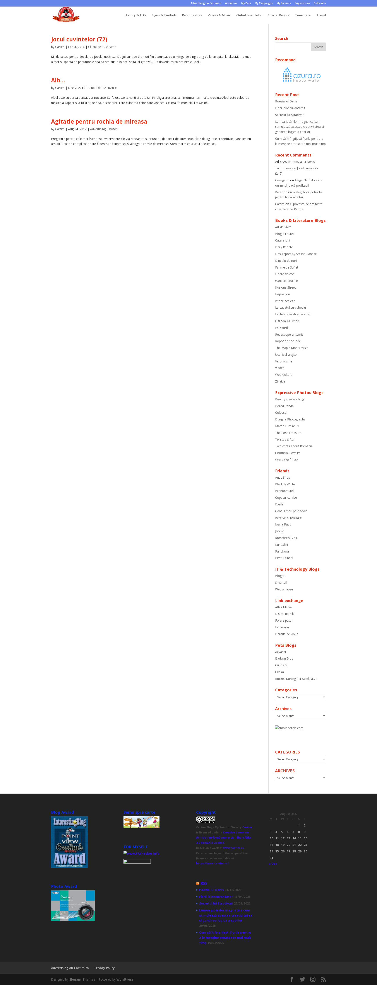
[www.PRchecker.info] (141, 853)
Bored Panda (284, 406)
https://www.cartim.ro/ (212, 863)
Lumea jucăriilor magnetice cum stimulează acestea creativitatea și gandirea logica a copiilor (299, 126)
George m (282, 180)
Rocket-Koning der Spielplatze (296, 679)
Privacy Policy (104, 968)
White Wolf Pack (286, 459)
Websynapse (284, 589)
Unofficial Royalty (287, 453)
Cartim (60, 47)
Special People (278, 15)
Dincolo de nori (286, 260)
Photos (112, 129)
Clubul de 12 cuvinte (102, 47)
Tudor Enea (283, 168)
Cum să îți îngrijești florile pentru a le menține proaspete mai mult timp (225, 937)
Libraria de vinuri (286, 634)
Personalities (192, 15)
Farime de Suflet (286, 267)
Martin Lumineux (287, 426)
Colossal (281, 412)
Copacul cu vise (286, 497)
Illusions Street (285, 287)
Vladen (279, 368)
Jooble (279, 531)
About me (231, 3)
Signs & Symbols (164, 15)
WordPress (125, 979)
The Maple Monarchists (291, 348)
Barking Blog (284, 658)
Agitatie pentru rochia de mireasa (99, 121)
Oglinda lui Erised (287, 321)
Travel (321, 15)
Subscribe (320, 3)
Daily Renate (284, 247)
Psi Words (282, 328)
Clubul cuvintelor (249, 15)
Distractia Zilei (285, 614)
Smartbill (281, 582)
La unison (282, 627)
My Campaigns (264, 3)
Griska (279, 672)
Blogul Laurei (284, 234)
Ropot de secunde (288, 341)
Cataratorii (282, 240)
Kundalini (281, 544)
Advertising (98, 129)
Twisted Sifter (285, 439)
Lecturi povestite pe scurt (293, 314)
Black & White (285, 484)
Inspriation (282, 294)
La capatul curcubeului (291, 307)
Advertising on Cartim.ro (206, 3)
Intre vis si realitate (288, 518)
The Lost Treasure (288, 433)
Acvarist (280, 652)
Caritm (247, 827)
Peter (279, 192)
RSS (203, 883)
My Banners (284, 3)
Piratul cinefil (284, 558)
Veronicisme (283, 361)
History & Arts (135, 15)
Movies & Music (219, 15)
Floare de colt (285, 274)
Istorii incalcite (285, 301)
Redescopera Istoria (289, 334)
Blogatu (280, 576)
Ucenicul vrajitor (286, 354)
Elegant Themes (82, 979)
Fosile (279, 504)
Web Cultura (283, 374)
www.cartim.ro (233, 848)
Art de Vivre (283, 227)
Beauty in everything (289, 399)
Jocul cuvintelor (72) (79, 39)
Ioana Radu (283, 524)
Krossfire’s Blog (286, 538)
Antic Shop (282, 477)
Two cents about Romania (294, 446)
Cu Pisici (281, 665)
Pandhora (282, 551)
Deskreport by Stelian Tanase (296, 254)
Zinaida (280, 381)
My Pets (246, 3)
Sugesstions (302, 3)
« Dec (273, 864)
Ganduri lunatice (286, 281)
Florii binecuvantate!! (290, 108)
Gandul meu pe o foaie (291, 511)
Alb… (58, 80)
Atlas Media (283, 607)
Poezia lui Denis (286, 101)
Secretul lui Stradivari (289, 115)
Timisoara (303, 15)
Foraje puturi (284, 620)
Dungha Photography (290, 419)
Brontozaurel (284, 491)
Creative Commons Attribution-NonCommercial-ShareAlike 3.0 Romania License (224, 838)
